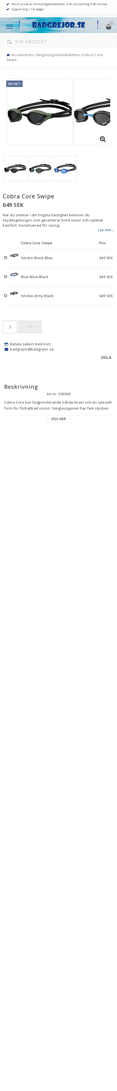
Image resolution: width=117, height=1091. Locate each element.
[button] (103, 139)
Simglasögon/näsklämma (58, 55)
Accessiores (22, 55)
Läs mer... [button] (106, 230)
